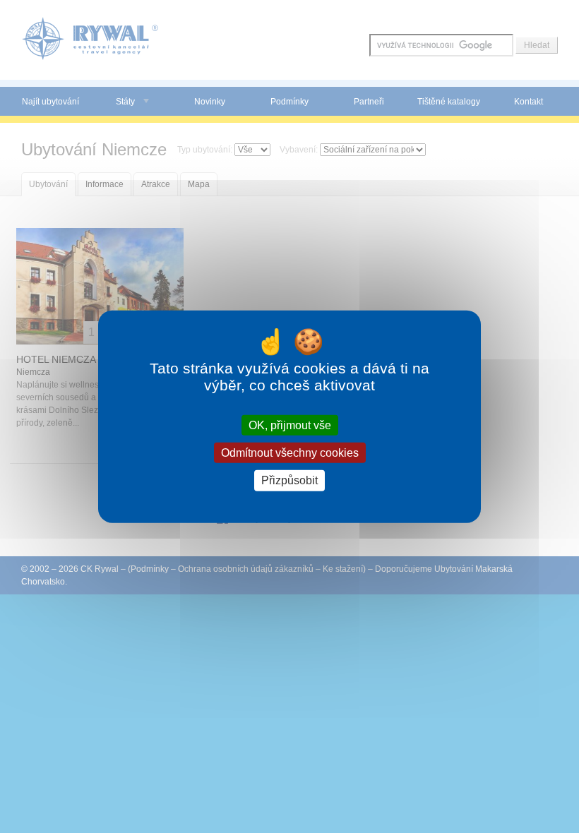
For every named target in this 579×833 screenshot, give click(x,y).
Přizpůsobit (289, 480)
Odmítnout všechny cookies (290, 453)
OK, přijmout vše (290, 425)
